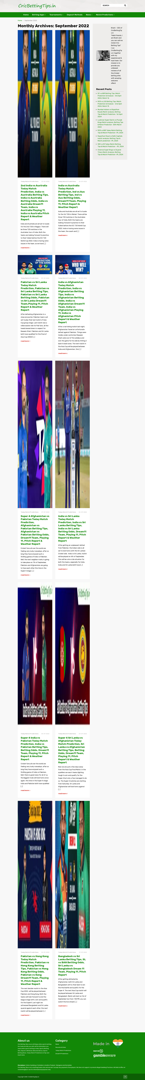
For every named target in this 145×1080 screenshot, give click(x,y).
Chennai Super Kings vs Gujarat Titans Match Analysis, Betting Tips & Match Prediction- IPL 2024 (110, 152)
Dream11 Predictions (62, 1053)
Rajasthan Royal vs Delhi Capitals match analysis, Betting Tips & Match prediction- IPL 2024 (110, 138)
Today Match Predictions (63, 1050)
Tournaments (55, 15)
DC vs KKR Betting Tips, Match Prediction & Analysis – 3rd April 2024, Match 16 (109, 95)
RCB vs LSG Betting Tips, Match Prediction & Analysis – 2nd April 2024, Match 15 (110, 104)
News (88, 15)
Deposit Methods (75, 15)
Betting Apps (38, 15)
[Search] (125, 5)
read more (25, 248)
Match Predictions (104, 15)
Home (26, 15)
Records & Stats (61, 1047)
